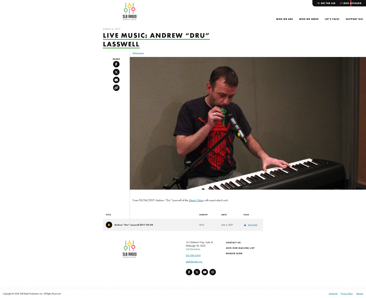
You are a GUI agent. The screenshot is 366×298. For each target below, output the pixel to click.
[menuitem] (284, 19)
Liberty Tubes (196, 200)
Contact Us (233, 242)
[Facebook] (189, 272)
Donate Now (234, 253)
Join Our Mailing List (240, 248)
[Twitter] (197, 272)
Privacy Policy (347, 293)
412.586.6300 (193, 255)
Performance (138, 53)
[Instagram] (212, 272)
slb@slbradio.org (194, 261)
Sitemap (359, 293)
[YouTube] (205, 272)
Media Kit (333, 293)
